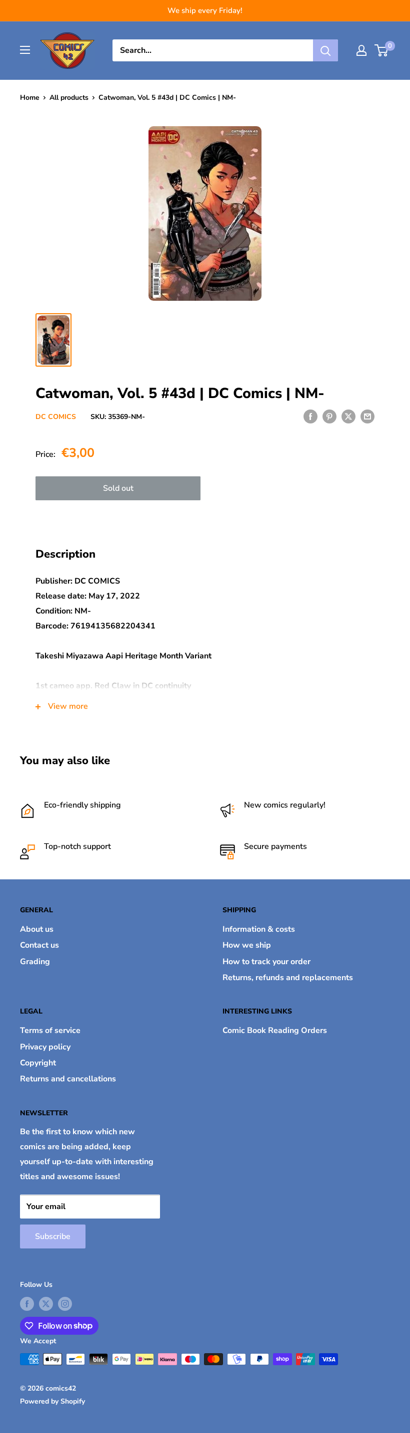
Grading (35, 961)
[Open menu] (25, 50)
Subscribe (52, 1236)
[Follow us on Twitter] (46, 1304)
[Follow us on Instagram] (65, 1304)
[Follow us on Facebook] (27, 1304)
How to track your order (266, 961)
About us (37, 929)
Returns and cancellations (68, 1078)
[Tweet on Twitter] (349, 416)
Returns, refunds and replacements (287, 977)
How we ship (246, 945)
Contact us (39, 945)
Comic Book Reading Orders (274, 1030)
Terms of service (50, 1030)
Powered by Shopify (52, 1401)
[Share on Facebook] (311, 416)
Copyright (38, 1062)
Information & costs (258, 929)
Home (30, 97)
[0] (382, 50)
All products (69, 97)
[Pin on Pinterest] (329, 416)
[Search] (325, 50)
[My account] (361, 50)
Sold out (118, 488)
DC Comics (56, 416)
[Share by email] (367, 416)
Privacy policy (45, 1046)
